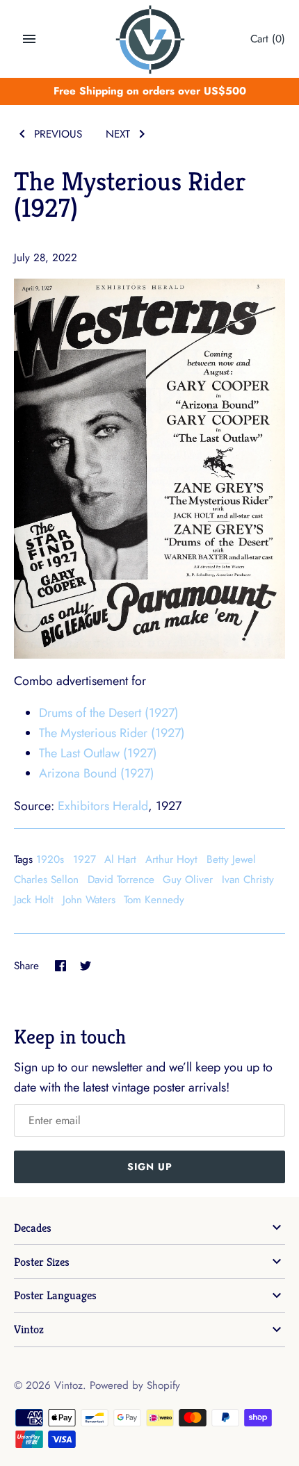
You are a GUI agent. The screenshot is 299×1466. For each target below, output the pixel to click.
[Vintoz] (149, 39)
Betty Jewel (231, 859)
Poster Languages (55, 1295)
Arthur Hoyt (171, 859)
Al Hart (120, 859)
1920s (50, 859)
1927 (84, 859)
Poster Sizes (42, 1262)
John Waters (89, 899)
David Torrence (121, 879)
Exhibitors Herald (103, 806)
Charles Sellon (46, 879)
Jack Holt (34, 899)
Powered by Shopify (135, 1385)
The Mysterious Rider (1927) (112, 733)
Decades (32, 1228)
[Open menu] (29, 39)
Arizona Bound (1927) (96, 773)
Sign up (149, 1166)
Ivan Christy (248, 879)
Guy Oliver (188, 879)
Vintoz (29, 1329)
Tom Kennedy (154, 899)
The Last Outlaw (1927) (98, 753)
